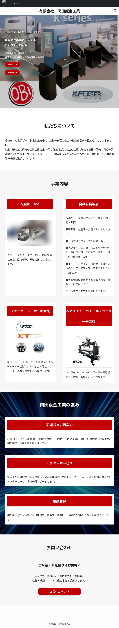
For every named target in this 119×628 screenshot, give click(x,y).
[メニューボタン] (3, 11)
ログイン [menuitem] (13, 3)
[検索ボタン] (115, 11)
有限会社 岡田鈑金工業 (59, 11)
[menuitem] (4, 3)
